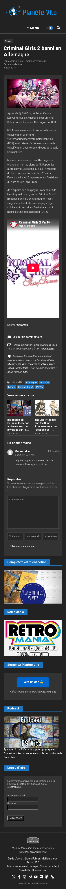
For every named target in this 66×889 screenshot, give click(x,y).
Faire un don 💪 (33, 682)
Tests (30, 862)
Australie (44, 382)
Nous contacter (49, 866)
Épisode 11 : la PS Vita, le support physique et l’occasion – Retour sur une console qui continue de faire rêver (33, 753)
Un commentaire (37, 61)
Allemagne (31, 382)
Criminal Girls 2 (26, 387)
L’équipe (33, 866)
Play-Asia (46, 364)
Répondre (53, 451)
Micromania (14, 364)
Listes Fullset (32, 858)
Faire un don (40, 870)
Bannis (11, 387)
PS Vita (39, 387)
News (8, 41)
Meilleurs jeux (49, 858)
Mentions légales (17, 866)
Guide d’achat (15, 858)
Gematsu (22, 324)
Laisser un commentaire (27, 336)
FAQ (37, 862)
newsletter (48, 348)
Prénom (11, 803)
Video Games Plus (17, 367)
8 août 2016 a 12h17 (25, 455)
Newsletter (25, 870)
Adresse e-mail (16, 795)
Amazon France (31, 364)
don (25, 371)
